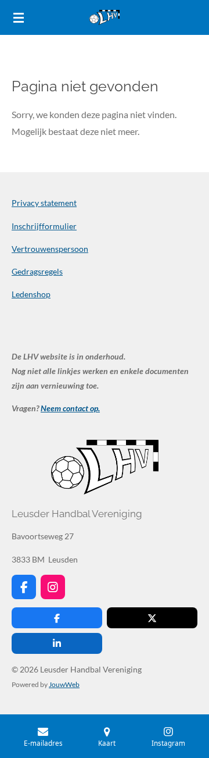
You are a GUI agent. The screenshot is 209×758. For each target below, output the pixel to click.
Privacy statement (44, 203)
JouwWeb (64, 684)
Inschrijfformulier (44, 226)
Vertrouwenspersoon (50, 249)
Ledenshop (31, 294)
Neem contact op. (70, 408)
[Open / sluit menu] (18, 17)
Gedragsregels (37, 271)
